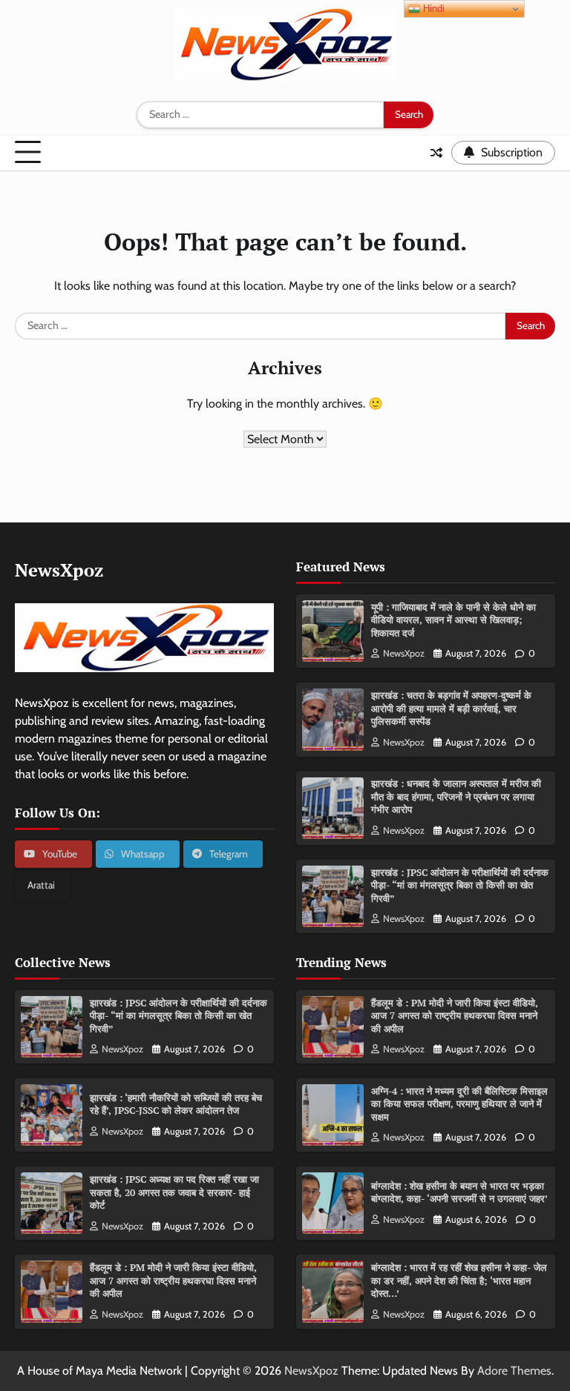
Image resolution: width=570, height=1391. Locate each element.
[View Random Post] (436, 153)
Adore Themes (514, 1371)
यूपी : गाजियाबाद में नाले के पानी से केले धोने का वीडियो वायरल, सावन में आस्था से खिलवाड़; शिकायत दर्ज (453, 620)
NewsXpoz (404, 653)
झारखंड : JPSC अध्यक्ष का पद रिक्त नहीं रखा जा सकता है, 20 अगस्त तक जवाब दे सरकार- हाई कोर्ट (174, 1192)
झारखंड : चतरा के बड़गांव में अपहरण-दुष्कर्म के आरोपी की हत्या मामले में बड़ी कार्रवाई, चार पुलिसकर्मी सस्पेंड (451, 708)
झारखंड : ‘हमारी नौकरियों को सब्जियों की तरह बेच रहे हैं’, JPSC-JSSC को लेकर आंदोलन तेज (176, 1104)
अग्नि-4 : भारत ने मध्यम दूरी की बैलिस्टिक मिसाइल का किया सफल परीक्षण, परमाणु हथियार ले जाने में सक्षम (459, 1103)
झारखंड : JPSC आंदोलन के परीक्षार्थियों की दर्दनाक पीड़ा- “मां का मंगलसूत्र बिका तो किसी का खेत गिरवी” (459, 885)
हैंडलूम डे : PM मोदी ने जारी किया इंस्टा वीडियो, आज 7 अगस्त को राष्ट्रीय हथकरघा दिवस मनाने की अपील (173, 1280)
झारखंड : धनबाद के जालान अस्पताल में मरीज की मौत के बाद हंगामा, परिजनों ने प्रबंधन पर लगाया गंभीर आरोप (456, 796)
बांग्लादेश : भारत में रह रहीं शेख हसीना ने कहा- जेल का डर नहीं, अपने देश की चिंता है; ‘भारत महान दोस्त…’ (459, 1280)
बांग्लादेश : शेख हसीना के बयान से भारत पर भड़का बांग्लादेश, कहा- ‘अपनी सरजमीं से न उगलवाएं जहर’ (459, 1192)
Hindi (432, 8)
